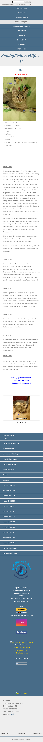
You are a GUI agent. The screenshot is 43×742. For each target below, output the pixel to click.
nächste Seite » (38, 733)
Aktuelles (21, 13)
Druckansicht (20, 4)
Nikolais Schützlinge (10, 459)
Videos (7, 439)
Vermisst (6, 480)
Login (30, 4)
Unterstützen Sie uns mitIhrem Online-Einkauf (21, 650)
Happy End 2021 (9, 511)
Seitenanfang (21, 733)
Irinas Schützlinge (9, 435)
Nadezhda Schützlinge (11, 443)
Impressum (21, 49)
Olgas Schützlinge (9, 464)
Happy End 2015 (9, 543)
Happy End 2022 (9, 506)
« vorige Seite (4, 733)
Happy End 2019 (9, 522)
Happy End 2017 (9, 532)
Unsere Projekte (21, 17)
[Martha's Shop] (21, 693)
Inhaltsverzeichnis (8, 4)
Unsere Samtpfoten (21, 22)
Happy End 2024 (9, 496)
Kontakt (21, 44)
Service (21, 35)
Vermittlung (21, 31)
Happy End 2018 (9, 527)
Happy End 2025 (9, 490)
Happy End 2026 (9, 485)
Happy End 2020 (9, 517)
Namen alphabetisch (10, 548)
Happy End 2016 (9, 537)
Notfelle (5, 475)
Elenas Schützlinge (9, 449)
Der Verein (21, 40)
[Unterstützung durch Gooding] (21, 642)
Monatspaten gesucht (21, 26)
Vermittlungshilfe (9, 469)
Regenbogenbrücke (10, 553)
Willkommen (21, 8)
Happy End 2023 (9, 501)
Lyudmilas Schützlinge (11, 454)
